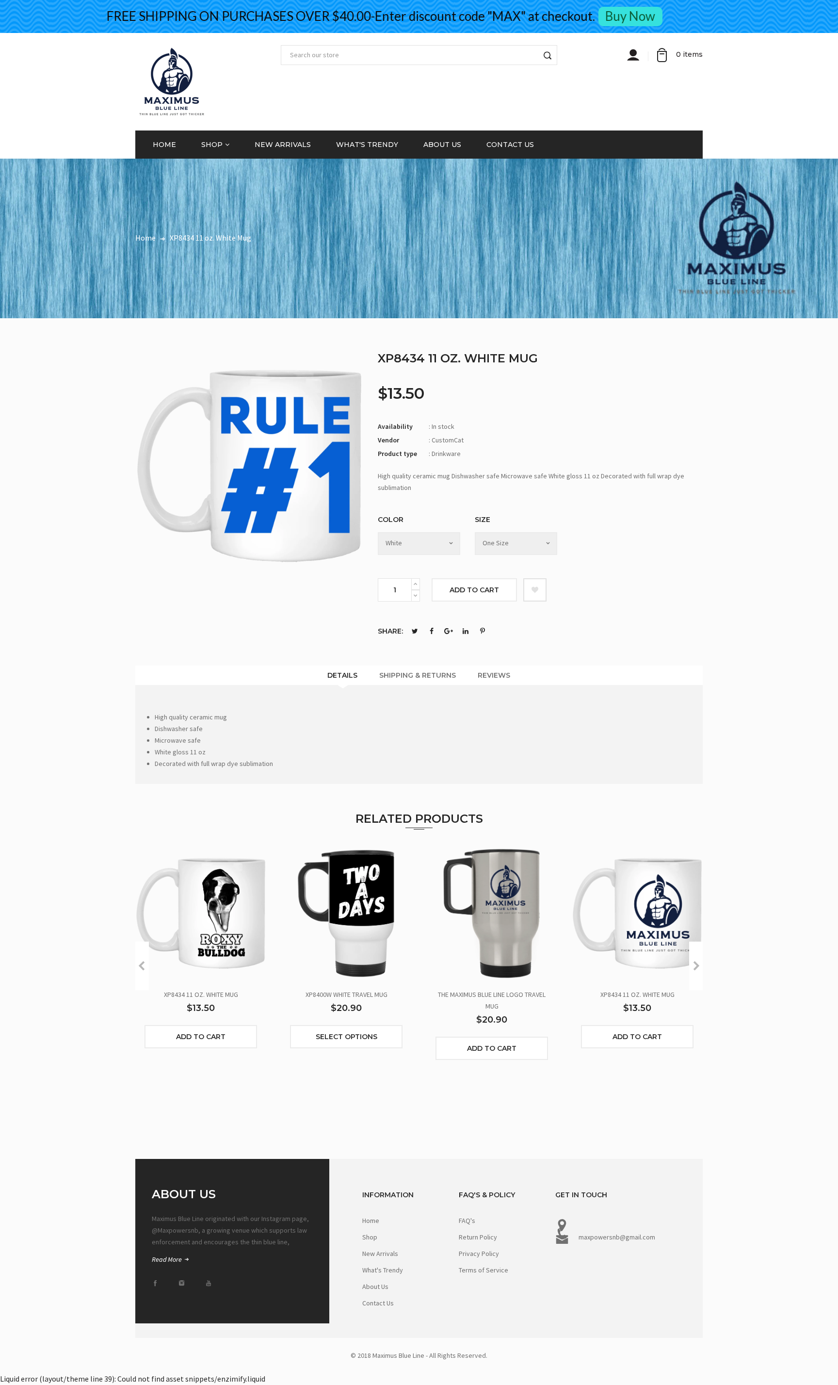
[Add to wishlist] (535, 590)
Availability (395, 426)
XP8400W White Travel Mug (346, 994)
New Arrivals (283, 144)
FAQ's (467, 1220)
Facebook (431, 631)
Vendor (388, 440)
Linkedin (465, 631)
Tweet (414, 631)
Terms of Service (483, 1270)
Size (482, 519)
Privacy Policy (479, 1253)
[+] (415, 584)
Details (342, 675)
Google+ (448, 631)
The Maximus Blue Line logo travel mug (492, 1000)
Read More (167, 1259)
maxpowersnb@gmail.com (617, 1237)
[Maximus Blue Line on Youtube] (211, 1283)
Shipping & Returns (417, 675)
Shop (212, 144)
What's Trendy (367, 144)
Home (164, 144)
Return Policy (478, 1237)
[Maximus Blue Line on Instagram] (184, 1283)
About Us (442, 144)
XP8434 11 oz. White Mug (201, 994)
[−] (415, 596)
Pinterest (482, 631)
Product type (397, 453)
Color (390, 519)
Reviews (494, 675)
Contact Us (510, 144)
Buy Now (664, 16)
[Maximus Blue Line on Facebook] (158, 1283)
